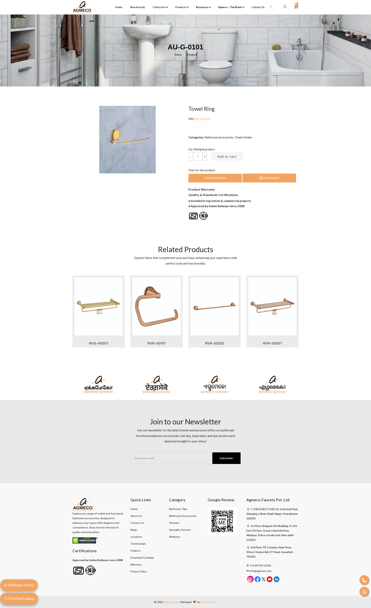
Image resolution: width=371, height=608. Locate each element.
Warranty (136, 564)
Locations (136, 536)
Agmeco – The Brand (230, 7)
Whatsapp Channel (20, 585)
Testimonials (138, 543)
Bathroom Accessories (183, 515)
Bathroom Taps (178, 508)
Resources (202, 7)
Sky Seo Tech (209, 602)
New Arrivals (137, 7)
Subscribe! (226, 458)
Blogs (133, 529)
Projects (135, 550)
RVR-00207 (272, 343)
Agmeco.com (171, 602)
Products (180, 7)
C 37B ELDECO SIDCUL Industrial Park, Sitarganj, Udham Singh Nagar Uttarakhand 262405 (272, 513)
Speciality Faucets (180, 529)
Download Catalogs (142, 557)
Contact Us (258, 7)
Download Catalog (20, 598)
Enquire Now (215, 178)
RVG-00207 (98, 343)
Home (118, 7)
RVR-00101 (156, 343)
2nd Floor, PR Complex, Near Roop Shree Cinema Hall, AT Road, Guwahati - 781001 (270, 552)
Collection (159, 7)
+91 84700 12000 (260, 565)
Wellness (174, 536)
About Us (136, 515)
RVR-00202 (214, 343)
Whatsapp (271, 178)
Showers (174, 522)
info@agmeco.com (260, 570)
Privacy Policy (138, 571)
